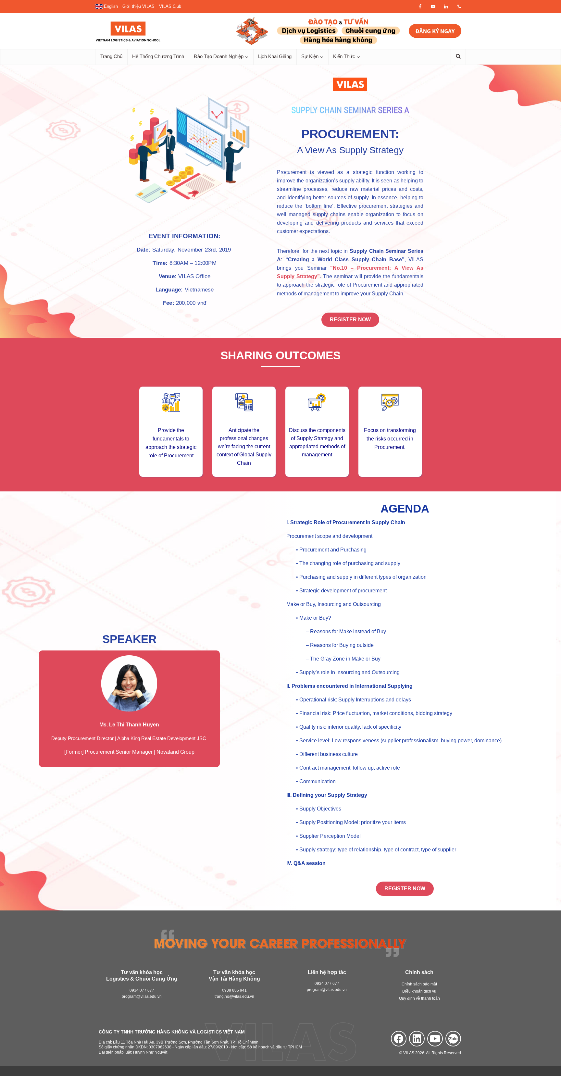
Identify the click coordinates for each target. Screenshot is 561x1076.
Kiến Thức (344, 56)
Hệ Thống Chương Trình (158, 56)
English (110, 6)
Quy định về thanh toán (419, 998)
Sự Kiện (309, 56)
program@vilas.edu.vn (142, 996)
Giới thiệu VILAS (138, 6)
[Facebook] (398, 1038)
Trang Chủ (111, 56)
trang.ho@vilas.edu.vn (234, 996)
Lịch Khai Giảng (275, 56)
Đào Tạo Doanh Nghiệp (218, 56)
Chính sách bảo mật (419, 984)
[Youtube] (435, 1038)
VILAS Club (170, 6)
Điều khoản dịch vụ (419, 991)
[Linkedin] (417, 1038)
